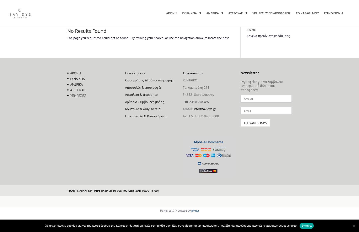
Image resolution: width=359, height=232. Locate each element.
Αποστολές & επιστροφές (143, 87)
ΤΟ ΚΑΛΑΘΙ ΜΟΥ (307, 13)
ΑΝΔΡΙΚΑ (212, 13)
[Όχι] (354, 226)
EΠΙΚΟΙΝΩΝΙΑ (333, 13)
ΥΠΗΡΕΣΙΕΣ (78, 95)
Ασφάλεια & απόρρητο (141, 94)
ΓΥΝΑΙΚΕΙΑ (189, 13)
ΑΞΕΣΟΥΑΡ (235, 13)
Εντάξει (307, 225)
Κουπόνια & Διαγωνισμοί (143, 109)
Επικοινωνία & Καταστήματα (145, 116)
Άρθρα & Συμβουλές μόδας (144, 102)
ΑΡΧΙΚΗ (171, 13)
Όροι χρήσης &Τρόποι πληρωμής (149, 80)
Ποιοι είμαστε (135, 73)
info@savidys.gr (204, 109)
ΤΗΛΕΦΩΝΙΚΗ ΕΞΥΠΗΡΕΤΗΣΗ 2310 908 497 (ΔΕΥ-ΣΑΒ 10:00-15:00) (113, 191)
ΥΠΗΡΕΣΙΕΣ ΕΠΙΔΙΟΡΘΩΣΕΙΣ (271, 13)
